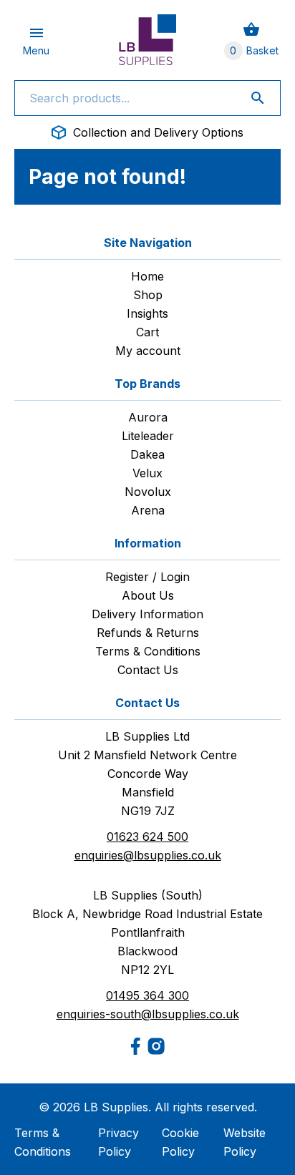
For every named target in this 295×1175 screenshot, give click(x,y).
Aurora (148, 417)
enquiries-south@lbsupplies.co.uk (148, 1014)
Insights (147, 313)
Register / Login (147, 577)
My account (147, 350)
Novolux (148, 491)
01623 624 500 (147, 836)
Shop (148, 295)
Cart (147, 332)
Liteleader (148, 436)
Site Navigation (148, 242)
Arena (148, 510)
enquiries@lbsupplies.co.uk (147, 855)
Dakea (147, 454)
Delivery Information (147, 614)
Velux (147, 473)
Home (147, 276)
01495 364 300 (147, 995)
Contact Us (147, 670)
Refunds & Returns (148, 632)
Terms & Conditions (147, 651)
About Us (148, 595)
